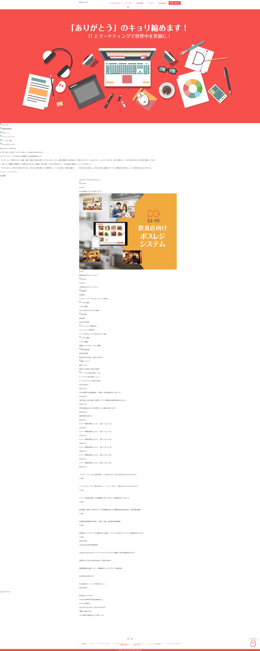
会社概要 (3, 175)
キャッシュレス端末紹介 (155, 643)
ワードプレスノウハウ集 (172, 643)
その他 (81, 478)
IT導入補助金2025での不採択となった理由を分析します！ (97, 408)
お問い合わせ (175, 3)
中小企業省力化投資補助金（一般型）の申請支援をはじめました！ (100, 392)
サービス (128, 3)
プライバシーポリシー (104, 643)
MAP (88, 603)
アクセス (151, 3)
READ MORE (83, 541)
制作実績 (139, 3)
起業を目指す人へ (125, 645)
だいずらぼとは (115, 3)
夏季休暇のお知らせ (85, 416)
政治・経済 (137, 645)
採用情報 (162, 3)
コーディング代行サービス (121, 643)
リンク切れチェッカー (138, 643)
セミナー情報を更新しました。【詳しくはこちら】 (95, 423)
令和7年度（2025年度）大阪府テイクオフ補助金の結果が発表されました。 (103, 400)
